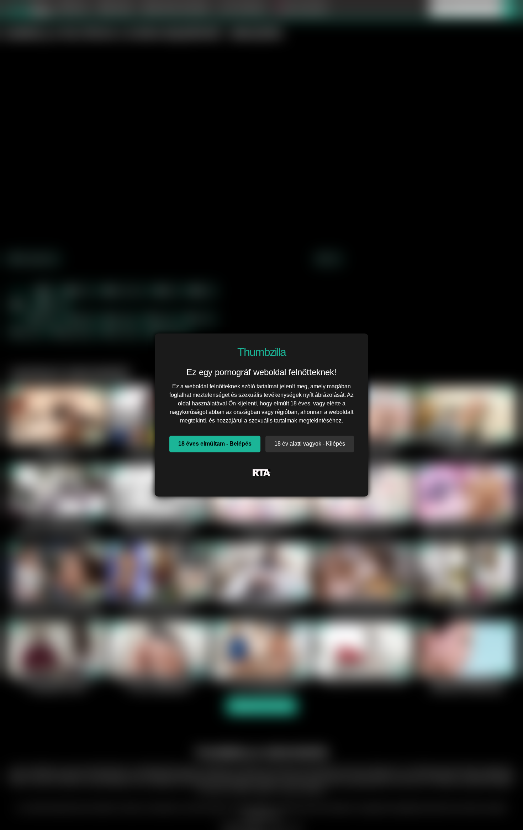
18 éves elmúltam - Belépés (215, 444)
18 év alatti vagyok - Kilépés (309, 444)
